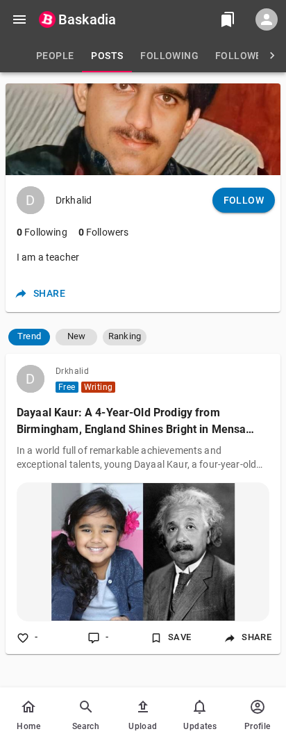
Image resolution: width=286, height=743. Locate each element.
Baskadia (87, 19)
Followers (103, 232)
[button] (29, 337)
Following (42, 232)
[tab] (55, 55)
